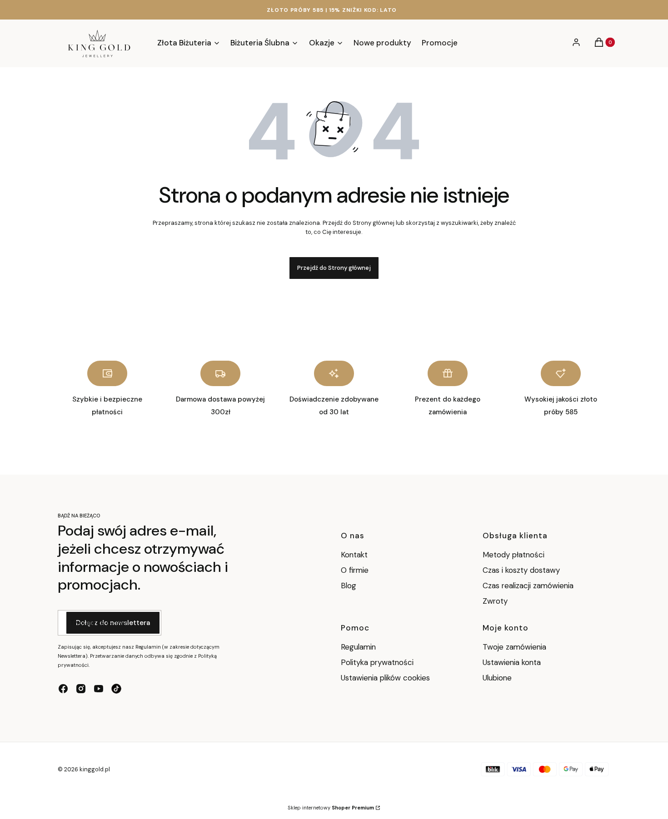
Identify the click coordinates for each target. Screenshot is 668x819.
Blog (348, 586)
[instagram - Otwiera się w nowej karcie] (80, 688)
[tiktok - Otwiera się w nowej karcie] (116, 688)
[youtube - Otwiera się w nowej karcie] (98, 688)
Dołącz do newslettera (113, 622)
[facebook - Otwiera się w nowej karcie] (63, 688)
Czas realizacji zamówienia (528, 586)
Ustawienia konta (512, 662)
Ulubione (497, 678)
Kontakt (354, 555)
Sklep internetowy (331, 807)
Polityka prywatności (377, 662)
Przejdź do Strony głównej (334, 268)
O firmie (355, 570)
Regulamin (358, 647)
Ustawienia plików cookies (386, 678)
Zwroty (495, 601)
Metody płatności (513, 555)
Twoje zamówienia (514, 647)
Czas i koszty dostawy (521, 570)
